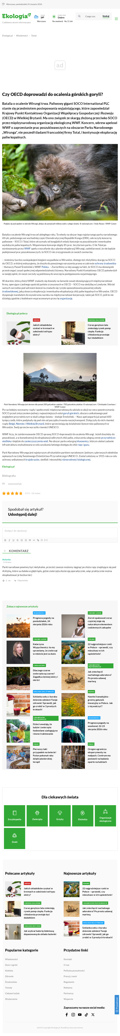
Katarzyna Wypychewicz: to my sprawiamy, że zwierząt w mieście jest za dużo (45, 649)
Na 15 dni (68, 21)
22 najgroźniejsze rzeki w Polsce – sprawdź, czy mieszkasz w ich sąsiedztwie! (100, 649)
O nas (66, 965)
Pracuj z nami (70, 976)
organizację (66, 298)
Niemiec (20, 423)
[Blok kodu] (34, 540)
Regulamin (69, 982)
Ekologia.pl (7, 35)
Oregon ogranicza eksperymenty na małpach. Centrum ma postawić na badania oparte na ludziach (99, 755)
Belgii (12, 423)
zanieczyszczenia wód (36, 441)
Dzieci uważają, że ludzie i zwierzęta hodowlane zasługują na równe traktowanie (45, 729)
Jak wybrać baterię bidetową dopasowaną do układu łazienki (40, 932)
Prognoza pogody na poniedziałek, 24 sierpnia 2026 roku (43, 621)
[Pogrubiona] (5, 540)
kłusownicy (83, 441)
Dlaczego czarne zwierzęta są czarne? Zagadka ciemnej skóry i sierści (45, 675)
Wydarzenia (11, 999)
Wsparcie (68, 999)
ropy (80, 444)
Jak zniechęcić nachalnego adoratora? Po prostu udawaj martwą (100, 676)
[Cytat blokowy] (30, 540)
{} (42, 540)
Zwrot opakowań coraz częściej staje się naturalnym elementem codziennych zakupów (100, 622)
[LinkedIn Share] (108, 511)
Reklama (68, 988)
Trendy (8, 988)
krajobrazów (32, 459)
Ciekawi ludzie (12, 993)
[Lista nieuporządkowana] (26, 540)
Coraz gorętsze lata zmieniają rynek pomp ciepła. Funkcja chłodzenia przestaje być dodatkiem (99, 331)
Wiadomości (22, 35)
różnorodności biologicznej (76, 459)
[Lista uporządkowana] (22, 540)
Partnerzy (68, 993)
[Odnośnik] (38, 540)
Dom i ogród (11, 965)
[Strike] (18, 540)
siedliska (6, 441)
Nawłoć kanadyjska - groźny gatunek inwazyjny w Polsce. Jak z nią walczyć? (100, 701)
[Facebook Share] (92, 511)
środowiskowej (10, 291)
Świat (34, 35)
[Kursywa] (9, 540)
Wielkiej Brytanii (35, 423)
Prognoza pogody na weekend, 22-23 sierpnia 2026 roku (98, 726)
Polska (45, 266)
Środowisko (11, 982)
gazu (86, 444)
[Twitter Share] (100, 511)
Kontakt (68, 959)
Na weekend (57, 21)
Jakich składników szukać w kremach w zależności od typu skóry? (43, 330)
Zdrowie (9, 976)
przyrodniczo (108, 437)
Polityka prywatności (74, 971)
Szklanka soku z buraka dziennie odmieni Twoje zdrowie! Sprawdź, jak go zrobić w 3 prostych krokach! (45, 703)
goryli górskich (71, 413)
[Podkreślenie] (13, 540)
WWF (27, 248)
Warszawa (41, 21)
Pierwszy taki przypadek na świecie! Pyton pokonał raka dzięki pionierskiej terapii (44, 755)
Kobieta (9, 971)
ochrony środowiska (105, 263)
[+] (46, 540)
